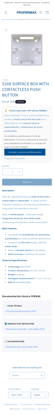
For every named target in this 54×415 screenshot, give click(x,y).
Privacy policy (26, 404)
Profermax (14, 404)
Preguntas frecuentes (14, 158)
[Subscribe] (41, 375)
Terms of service (29, 409)
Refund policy (15, 409)
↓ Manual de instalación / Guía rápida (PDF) (24, 329)
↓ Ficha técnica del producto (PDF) (20, 311)
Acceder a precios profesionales (25, 152)
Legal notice (42, 409)
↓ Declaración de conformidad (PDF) (21, 346)
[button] (6, 12)
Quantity (5, 166)
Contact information (42, 404)
